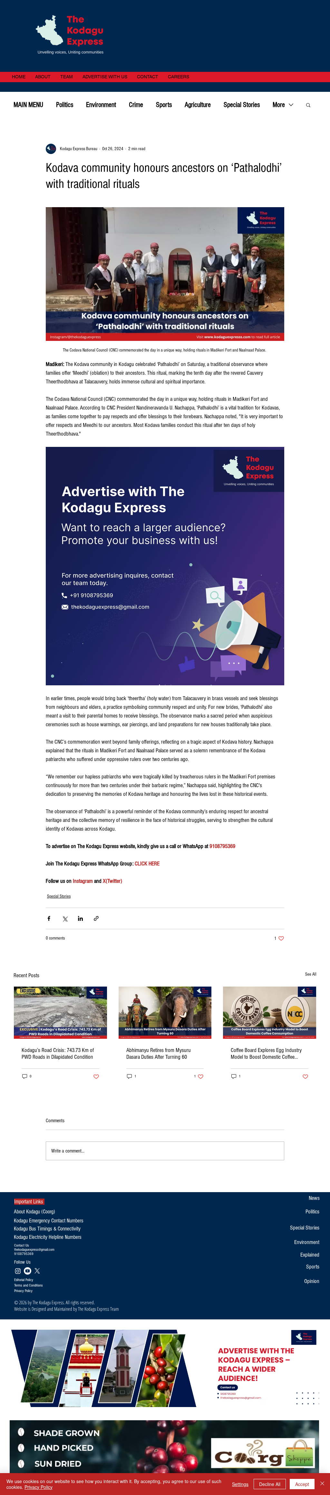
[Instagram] (18, 1271)
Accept (302, 1484)
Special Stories (242, 105)
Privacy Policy (38, 1487)
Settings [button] (240, 1484)
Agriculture (198, 105)
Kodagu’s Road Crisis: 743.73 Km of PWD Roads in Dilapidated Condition (58, 1053)
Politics (64, 105)
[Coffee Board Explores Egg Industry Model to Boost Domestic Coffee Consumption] (269, 1013)
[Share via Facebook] (49, 918)
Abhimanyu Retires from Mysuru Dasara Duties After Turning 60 (158, 1053)
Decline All (269, 1484)
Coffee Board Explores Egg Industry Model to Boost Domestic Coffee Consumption (266, 1053)
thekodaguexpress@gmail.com (34, 1250)
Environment (101, 105)
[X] (37, 1271)
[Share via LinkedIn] (80, 918)
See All (310, 974)
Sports (164, 105)
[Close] (322, 1484)
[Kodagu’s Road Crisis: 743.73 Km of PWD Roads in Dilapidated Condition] (60, 1013)
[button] (308, 104)
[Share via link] (96, 918)
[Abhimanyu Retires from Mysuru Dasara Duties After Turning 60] (165, 1013)
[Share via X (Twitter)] (65, 918)
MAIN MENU (28, 105)
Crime (136, 105)
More (279, 105)
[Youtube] (27, 1271)
